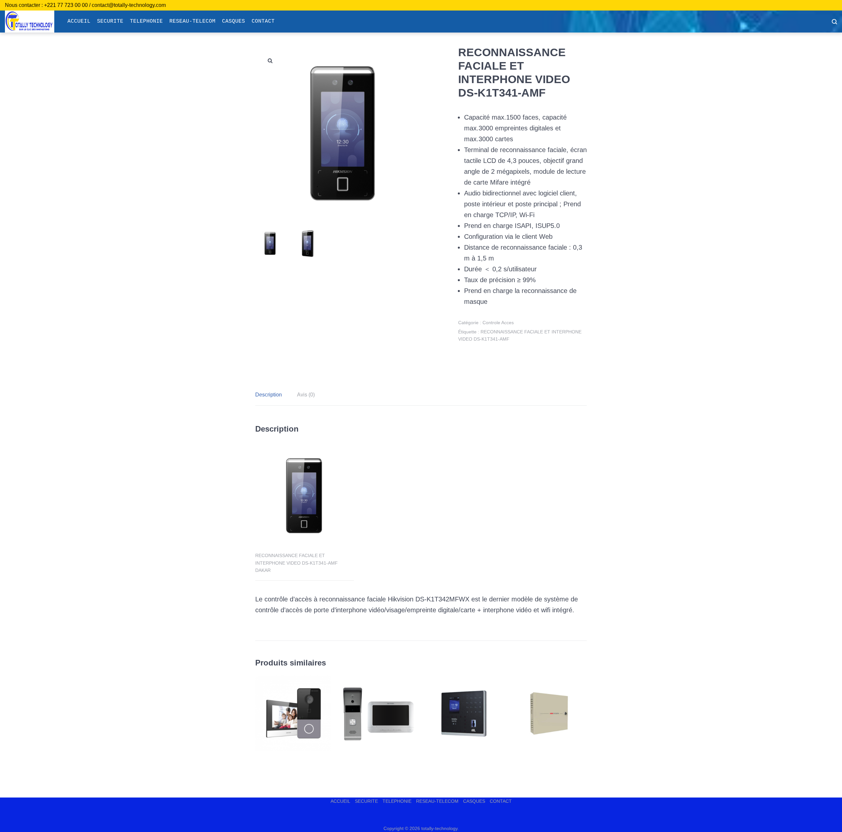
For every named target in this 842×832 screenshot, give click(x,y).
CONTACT (263, 21)
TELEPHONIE (146, 21)
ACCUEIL (78, 21)
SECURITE (110, 21)
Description (268, 394)
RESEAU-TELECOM (192, 21)
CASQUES (233, 21)
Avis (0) (306, 394)
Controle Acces (498, 322)
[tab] (271, 395)
